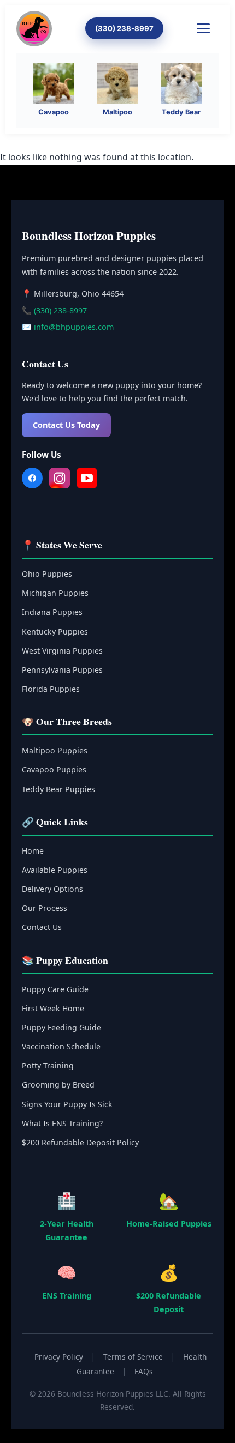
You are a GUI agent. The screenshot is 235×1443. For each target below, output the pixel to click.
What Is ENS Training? (62, 1123)
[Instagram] (59, 480)
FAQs (143, 1371)
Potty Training (48, 1065)
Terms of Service (133, 1356)
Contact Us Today (66, 425)
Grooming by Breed (58, 1084)
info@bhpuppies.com (74, 327)
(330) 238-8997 (124, 28)
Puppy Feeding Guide (61, 1027)
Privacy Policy (58, 1356)
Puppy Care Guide (55, 989)
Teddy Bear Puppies (58, 789)
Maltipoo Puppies (54, 750)
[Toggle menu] (208, 28)
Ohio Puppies (47, 574)
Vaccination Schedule (61, 1046)
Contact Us (42, 927)
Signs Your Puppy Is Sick (67, 1104)
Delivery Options (52, 889)
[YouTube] (87, 480)
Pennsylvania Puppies (62, 670)
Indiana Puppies (52, 612)
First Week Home (53, 1008)
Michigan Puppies (55, 593)
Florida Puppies (51, 689)
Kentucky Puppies (55, 631)
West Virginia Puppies (62, 650)
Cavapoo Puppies (54, 769)
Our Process (44, 908)
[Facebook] (32, 480)
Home (33, 851)
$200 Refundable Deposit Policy (80, 1142)
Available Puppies (54, 870)
